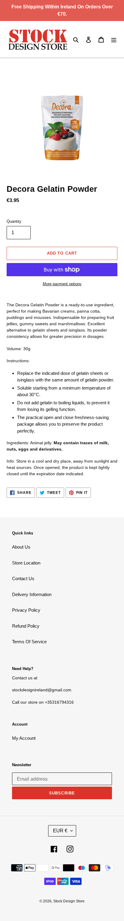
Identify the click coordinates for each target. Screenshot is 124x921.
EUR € (60, 830)
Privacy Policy (26, 610)
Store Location (26, 562)
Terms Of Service (29, 641)
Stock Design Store (69, 901)
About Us (21, 546)
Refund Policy (25, 626)
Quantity (14, 221)
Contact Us (23, 578)
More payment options (62, 284)
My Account (24, 738)
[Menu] (113, 39)
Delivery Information (31, 594)
